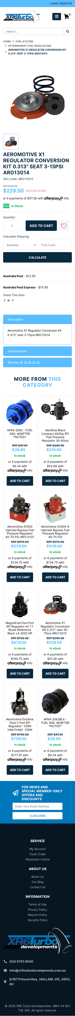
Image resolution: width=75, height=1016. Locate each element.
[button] (64, 225)
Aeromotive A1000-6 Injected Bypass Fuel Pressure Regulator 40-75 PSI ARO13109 (55, 533)
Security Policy (38, 920)
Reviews (14, 362)
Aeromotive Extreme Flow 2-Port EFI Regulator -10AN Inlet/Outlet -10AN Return (20, 726)
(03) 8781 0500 (21, 961)
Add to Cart (41, 226)
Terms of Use (37, 904)
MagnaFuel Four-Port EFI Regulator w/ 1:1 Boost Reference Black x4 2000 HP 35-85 (20, 630)
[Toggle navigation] (56, 16)
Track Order (37, 854)
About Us (37, 876)
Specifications (17, 351)
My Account (37, 849)
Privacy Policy (37, 909)
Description (15, 319)
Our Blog (38, 882)
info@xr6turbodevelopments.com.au (37, 970)
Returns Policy (37, 915)
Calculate (37, 257)
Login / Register (61, 3)
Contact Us (37, 887)
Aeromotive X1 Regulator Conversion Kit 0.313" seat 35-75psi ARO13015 (55, 628)
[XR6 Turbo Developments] (22, 16)
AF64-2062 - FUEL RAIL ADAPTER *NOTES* (20, 433)
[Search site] (68, 31)
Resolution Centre (38, 859)
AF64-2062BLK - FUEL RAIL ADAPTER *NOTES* (55, 722)
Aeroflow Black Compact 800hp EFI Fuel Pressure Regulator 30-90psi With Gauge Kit (55, 437)
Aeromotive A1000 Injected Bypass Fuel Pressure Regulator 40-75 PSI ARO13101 (19, 532)
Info (66, 198)
